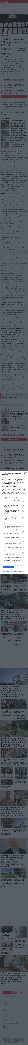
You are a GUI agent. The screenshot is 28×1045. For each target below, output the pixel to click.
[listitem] (14, 498)
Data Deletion (6, 571)
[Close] (25, 473)
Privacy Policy (22, 571)
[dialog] (14, 522)
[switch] (23, 501)
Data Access (14, 571)
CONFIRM (8, 566)
